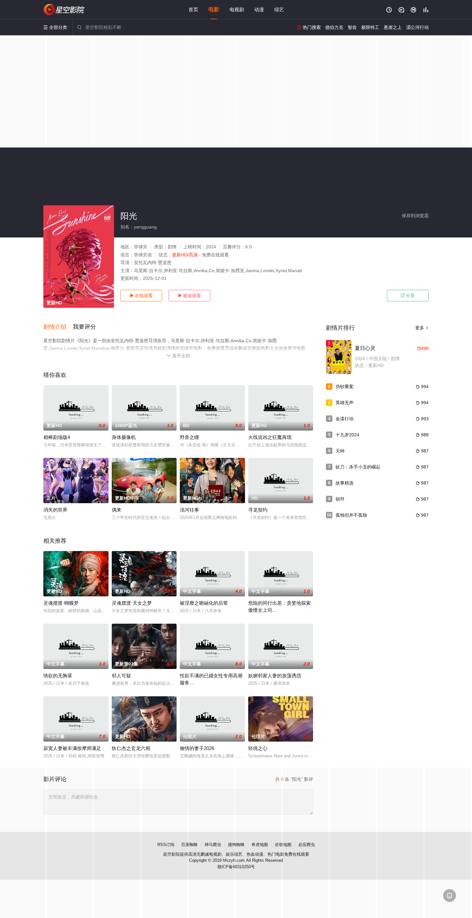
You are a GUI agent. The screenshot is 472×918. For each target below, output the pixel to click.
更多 (422, 327)
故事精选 (345, 483)
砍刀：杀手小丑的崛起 (358, 466)
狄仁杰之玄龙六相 (131, 748)
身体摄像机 (124, 437)
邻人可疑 (121, 675)
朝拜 (340, 499)
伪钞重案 (345, 386)
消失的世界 (55, 509)
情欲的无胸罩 (57, 675)
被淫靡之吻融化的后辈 (204, 603)
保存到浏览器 (415, 215)
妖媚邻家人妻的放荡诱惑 (274, 675)
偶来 (116, 509)
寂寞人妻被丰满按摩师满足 (72, 748)
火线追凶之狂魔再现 (270, 437)
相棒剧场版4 (56, 437)
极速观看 (189, 295)
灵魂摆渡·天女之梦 (132, 603)
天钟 (340, 450)
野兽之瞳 (189, 437)
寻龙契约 (257, 509)
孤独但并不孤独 (351, 515)
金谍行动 (345, 418)
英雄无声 (345, 402)
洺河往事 (189, 509)
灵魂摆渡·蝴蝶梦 (61, 603)
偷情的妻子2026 (197, 748)
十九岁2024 (347, 434)
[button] (58, 327)
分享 (408, 295)
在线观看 (141, 295)
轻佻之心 (257, 748)
